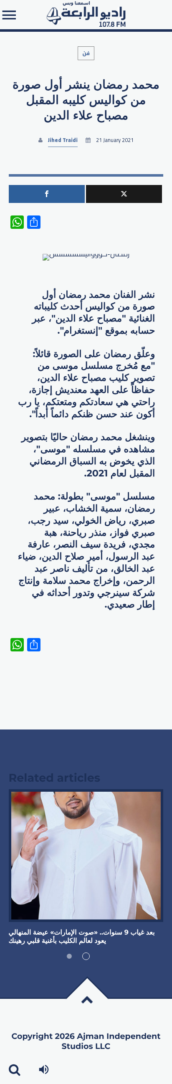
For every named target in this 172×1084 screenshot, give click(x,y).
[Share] (47, 194)
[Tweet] (124, 194)
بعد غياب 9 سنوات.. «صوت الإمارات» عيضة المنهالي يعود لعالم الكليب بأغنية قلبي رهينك (82, 937)
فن (86, 53)
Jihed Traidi (63, 140)
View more (86, 855)
